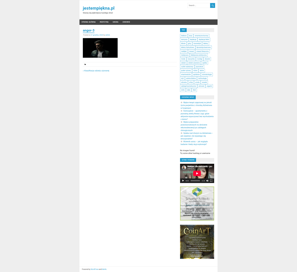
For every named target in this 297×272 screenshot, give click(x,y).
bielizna (184, 36)
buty (190, 36)
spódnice (196, 74)
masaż (191, 51)
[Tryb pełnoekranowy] (211, 181)
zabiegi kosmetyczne (188, 86)
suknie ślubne (191, 78)
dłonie (183, 43)
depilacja (193, 39)
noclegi (199, 59)
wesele (204, 82)
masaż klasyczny (202, 51)
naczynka (191, 59)
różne (195, 70)
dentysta (184, 39)
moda (183, 59)
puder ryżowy (186, 70)
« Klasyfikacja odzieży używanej (96, 71)
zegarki (209, 86)
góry (189, 43)
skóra (202, 70)
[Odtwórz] (183, 181)
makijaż (184, 51)
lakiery (205, 43)
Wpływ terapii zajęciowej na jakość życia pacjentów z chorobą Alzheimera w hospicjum (196, 105)
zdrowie (201, 86)
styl (182, 78)
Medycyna (104, 22)
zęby (188, 90)
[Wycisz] (207, 181)
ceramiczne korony (201, 36)
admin (107, 35)
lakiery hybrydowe (187, 47)
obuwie (207, 59)
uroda (197, 82)
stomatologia (207, 74)
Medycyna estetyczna (199, 55)
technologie (202, 78)
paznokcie (199, 67)
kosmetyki (197, 43)
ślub (194, 90)
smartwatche (186, 74)
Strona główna (89, 22)
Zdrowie (126, 22)
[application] (197, 173)
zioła (183, 90)
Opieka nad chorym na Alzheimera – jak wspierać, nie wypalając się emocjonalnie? (197, 136)
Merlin (104, 269)
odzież (183, 63)
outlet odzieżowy (187, 67)
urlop (191, 82)
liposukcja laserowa (204, 47)
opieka (204, 63)
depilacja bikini (204, 39)
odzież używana (194, 63)
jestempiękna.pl (99, 8)
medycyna (185, 55)
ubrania (184, 82)
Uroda (115, 22)
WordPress (95, 269)
